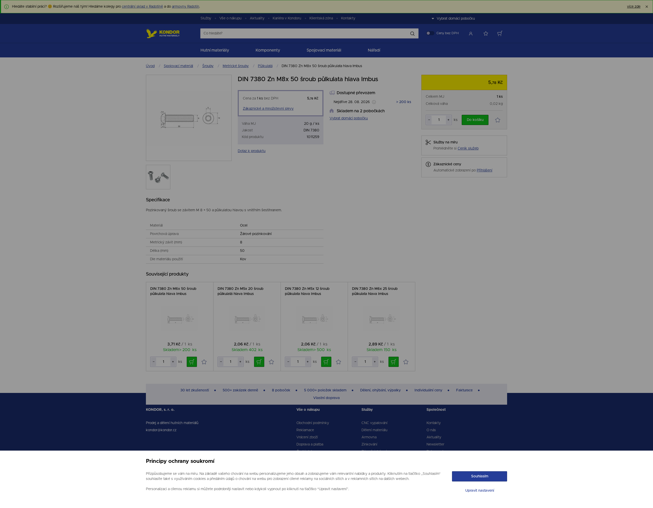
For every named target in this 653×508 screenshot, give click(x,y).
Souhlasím (479, 476)
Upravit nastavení (479, 490)
